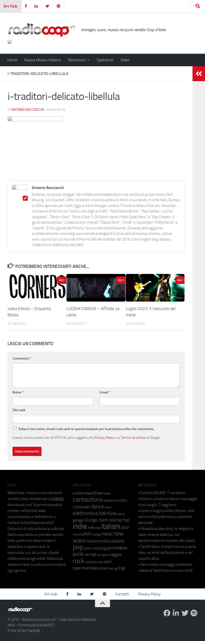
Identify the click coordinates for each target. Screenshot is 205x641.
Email (105, 392)
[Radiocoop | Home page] (42, 29)
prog (102, 548)
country (121, 500)
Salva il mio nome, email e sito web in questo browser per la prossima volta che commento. (86, 429)
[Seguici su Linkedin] (176, 613)
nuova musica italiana (105, 540)
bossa (107, 493)
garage (78, 520)
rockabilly (91, 562)
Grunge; (91, 520)
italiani (110, 526)
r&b (86, 555)
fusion (121, 514)
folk (102, 513)
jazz (125, 527)
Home (12, 60)
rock (78, 561)
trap (121, 568)
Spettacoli (105, 60)
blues (98, 493)
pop (78, 547)
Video (125, 60)
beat (89, 493)
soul (107, 561)
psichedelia (116, 548)
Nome (18, 392)
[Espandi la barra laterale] (198, 73)
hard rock (107, 520)
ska (100, 562)
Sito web (19, 410)
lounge (96, 534)
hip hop (123, 519)
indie (80, 526)
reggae (115, 554)
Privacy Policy (104, 438)
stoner (103, 568)
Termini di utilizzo (133, 438)
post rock (91, 548)
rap (93, 554)
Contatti (122, 594)
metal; (106, 534)
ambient (79, 493)
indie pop (94, 527)
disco (108, 507)
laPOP (86, 534)
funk (112, 513)
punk (78, 554)
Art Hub (10, 6)
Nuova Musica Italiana (42, 60)
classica (109, 500)
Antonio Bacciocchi (27, 110)
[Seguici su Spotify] (194, 613)
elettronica (85, 513)
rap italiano (103, 555)
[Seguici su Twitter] (185, 613)
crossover (81, 506)
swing (113, 568)
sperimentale (85, 568)
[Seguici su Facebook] (167, 613)
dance (97, 506)
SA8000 (58, 499)
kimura (76, 534)
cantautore (87, 499)
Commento (21, 358)
